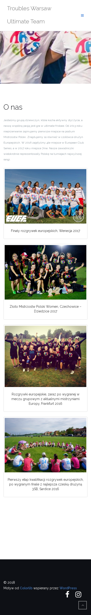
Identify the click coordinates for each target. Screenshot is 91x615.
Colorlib (26, 588)
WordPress (68, 588)
